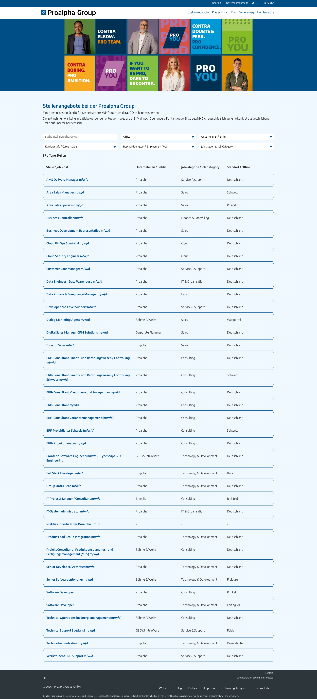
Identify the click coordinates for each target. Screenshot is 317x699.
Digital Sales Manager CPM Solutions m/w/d (77, 332)
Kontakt (269, 672)
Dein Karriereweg (242, 12)
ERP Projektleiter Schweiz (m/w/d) (70, 430)
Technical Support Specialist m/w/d (70, 630)
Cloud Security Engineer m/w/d (67, 256)
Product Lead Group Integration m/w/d (73, 537)
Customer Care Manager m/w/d (68, 269)
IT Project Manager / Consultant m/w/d (73, 498)
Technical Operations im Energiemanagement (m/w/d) (84, 617)
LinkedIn (45, 677)
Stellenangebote (198, 12)
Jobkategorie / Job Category (217, 146)
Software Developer (60, 592)
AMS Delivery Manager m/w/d (67, 179)
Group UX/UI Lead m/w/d (63, 486)
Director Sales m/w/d (60, 345)
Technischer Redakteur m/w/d (67, 643)
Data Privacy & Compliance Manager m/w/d (76, 294)
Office (126, 136)
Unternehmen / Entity (213, 136)
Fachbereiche (265, 12)
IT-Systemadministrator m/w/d (67, 511)
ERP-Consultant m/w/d (62, 405)
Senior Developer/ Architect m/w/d (70, 567)
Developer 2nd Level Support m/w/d (71, 307)
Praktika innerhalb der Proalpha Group (73, 524)
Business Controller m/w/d (65, 218)
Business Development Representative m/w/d (78, 230)
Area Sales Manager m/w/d (65, 192)
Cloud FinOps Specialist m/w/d (67, 243)
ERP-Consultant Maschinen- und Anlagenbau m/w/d (83, 392)
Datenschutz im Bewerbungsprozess (255, 677)
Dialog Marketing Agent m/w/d (68, 319)
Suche (270, 2)
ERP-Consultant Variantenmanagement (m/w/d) (80, 418)
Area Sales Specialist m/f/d (64, 205)
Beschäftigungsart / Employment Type (145, 146)
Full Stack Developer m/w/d (65, 473)
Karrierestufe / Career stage (61, 146)
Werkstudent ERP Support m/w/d (69, 656)
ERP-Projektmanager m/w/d (66, 443)
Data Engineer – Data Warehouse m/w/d (74, 281)
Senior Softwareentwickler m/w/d (69, 579)
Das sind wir (220, 12)
